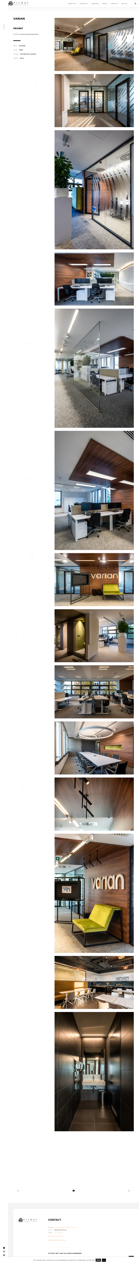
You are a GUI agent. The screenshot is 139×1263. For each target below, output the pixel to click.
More (98, 1260)
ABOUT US (72, 3)
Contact (114, 3)
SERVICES (95, 3)
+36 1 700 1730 (58, 1232)
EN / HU (124, 3)
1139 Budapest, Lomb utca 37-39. (66, 1227)
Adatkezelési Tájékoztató (55, 1236)
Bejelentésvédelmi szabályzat (57, 1240)
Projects (84, 3)
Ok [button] (104, 1260)
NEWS (104, 3)
